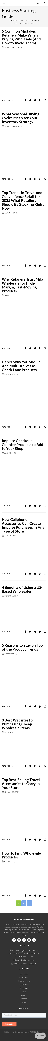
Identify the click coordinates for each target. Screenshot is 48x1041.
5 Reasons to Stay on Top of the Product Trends (22, 647)
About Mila (24, 988)
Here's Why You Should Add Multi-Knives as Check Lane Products (21, 366)
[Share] (25, 100)
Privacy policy (24, 977)
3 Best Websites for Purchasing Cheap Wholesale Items (18, 724)
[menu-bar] (4, 3)
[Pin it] (35, 100)
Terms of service (24, 981)
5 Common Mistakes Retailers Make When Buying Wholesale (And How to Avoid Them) (21, 37)
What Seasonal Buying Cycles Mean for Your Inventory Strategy (20, 118)
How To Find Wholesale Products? (21, 855)
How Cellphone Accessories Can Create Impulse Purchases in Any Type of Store (23, 525)
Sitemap (24, 1002)
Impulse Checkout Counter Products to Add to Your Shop (22, 444)
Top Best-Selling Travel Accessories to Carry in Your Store (21, 783)
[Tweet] (30, 100)
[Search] (38, 3)
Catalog (24, 995)
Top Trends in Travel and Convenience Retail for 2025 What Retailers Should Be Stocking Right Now (23, 200)
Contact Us (24, 974)
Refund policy (24, 984)
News (24, 992)
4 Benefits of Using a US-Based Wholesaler (22, 589)
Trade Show (24, 999)
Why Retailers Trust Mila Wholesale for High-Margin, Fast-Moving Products (22, 285)
